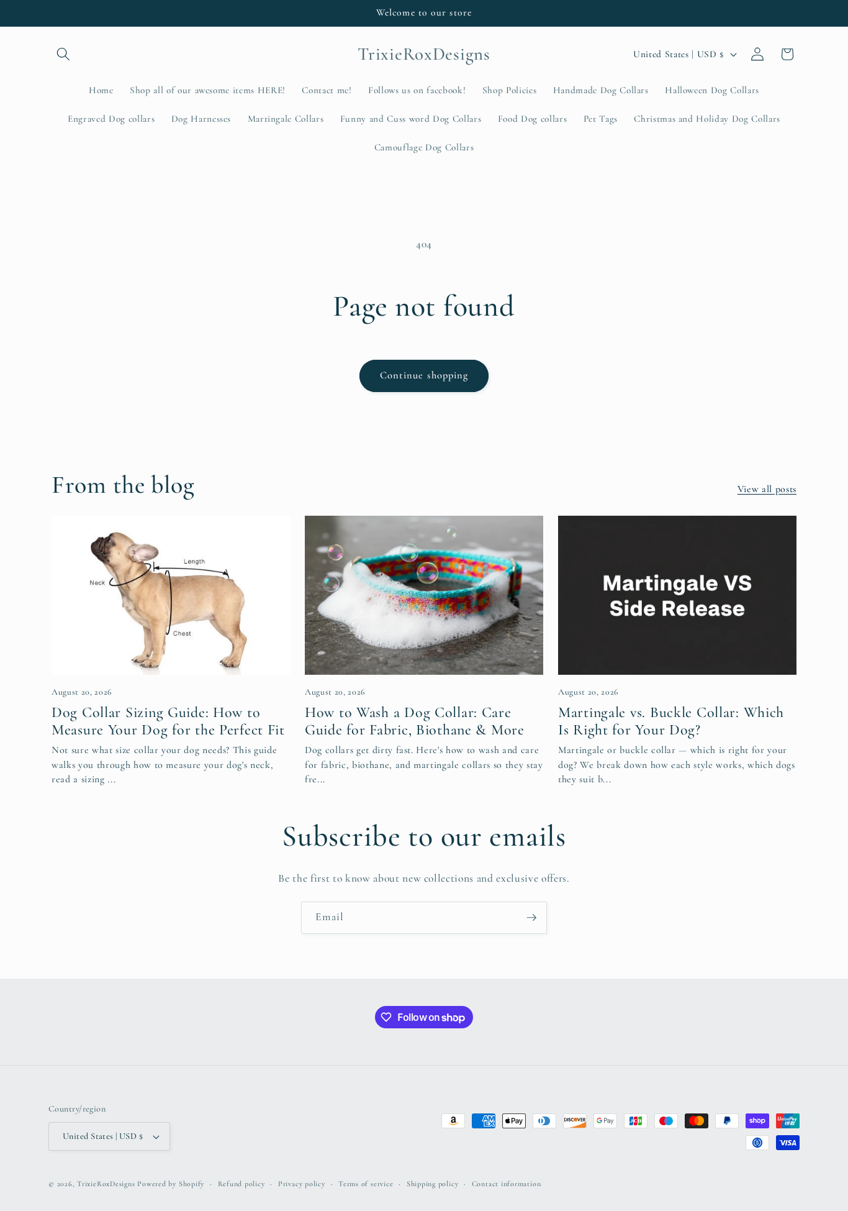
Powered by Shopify (170, 1183)
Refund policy (241, 1183)
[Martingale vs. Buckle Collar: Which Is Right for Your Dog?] (677, 595)
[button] (63, 54)
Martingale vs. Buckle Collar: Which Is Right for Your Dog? (671, 721)
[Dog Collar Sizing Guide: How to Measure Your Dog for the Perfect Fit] (171, 595)
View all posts (766, 489)
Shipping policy (433, 1183)
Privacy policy (301, 1183)
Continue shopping (424, 375)
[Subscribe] (531, 918)
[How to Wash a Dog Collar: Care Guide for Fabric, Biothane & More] (424, 595)
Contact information (506, 1183)
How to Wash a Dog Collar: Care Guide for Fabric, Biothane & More (415, 721)
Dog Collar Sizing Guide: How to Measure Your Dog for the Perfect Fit (168, 721)
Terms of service (365, 1183)
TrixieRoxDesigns (106, 1183)
